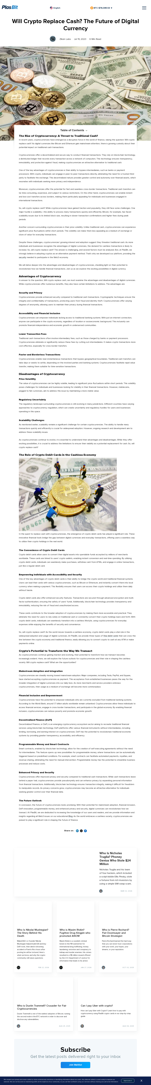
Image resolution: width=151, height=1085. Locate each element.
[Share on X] (81, 831)
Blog (70, 816)
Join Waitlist (75, 1065)
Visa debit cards (110, 636)
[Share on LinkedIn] (77, 831)
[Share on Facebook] (85, 831)
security (22, 257)
